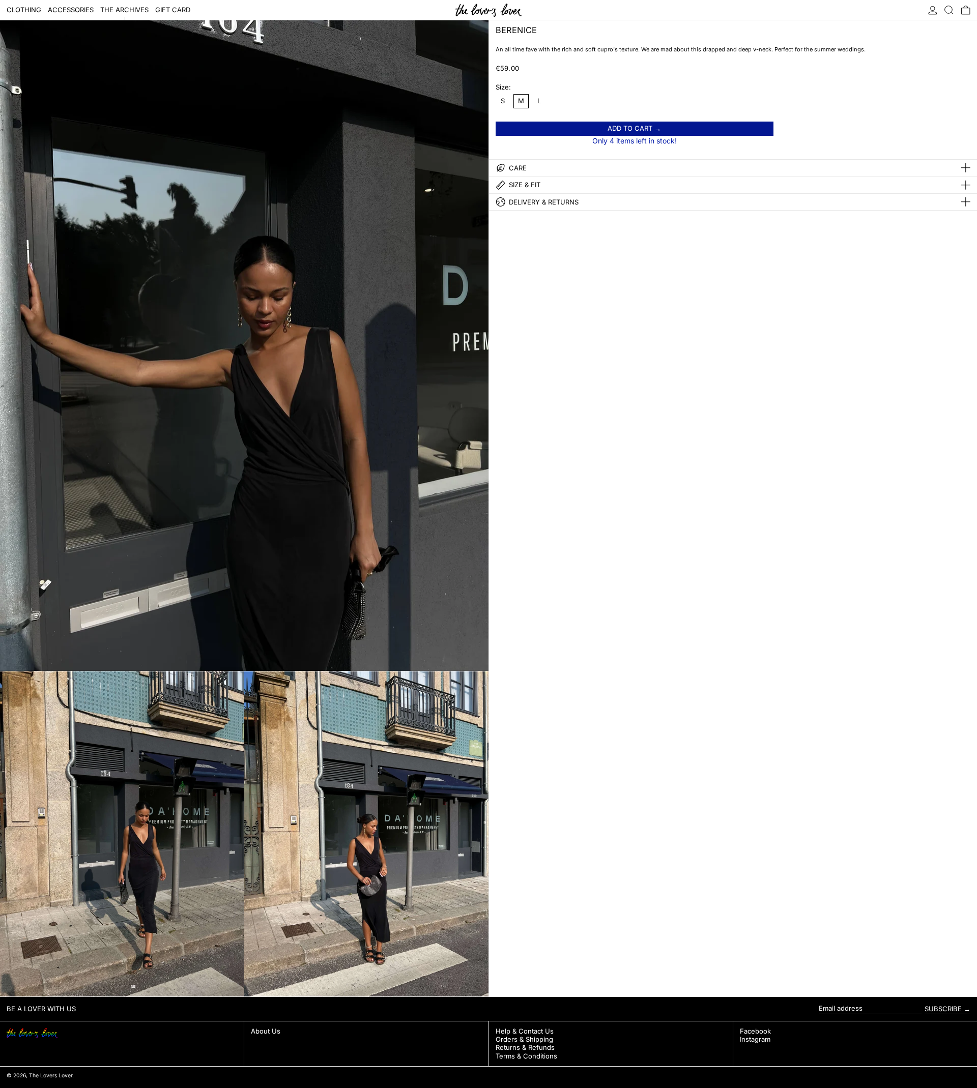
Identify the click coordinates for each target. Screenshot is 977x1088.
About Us (265, 1031)
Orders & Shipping (524, 1039)
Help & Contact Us (525, 1031)
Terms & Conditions (526, 1056)
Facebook (755, 1031)
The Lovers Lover (50, 1075)
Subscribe (943, 1009)
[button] (949, 10)
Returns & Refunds (525, 1047)
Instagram (755, 1039)
